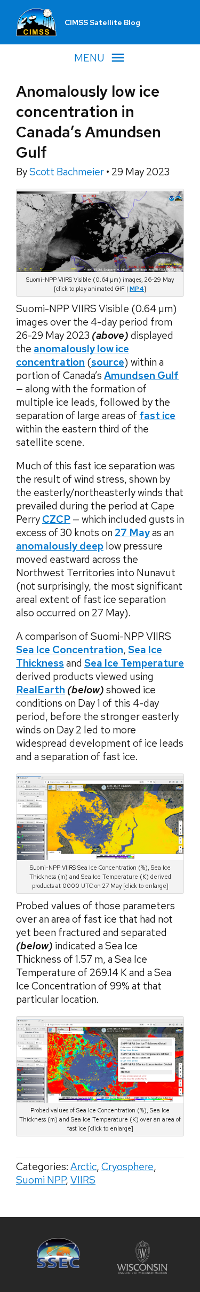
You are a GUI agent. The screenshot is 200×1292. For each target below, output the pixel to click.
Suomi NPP (41, 1180)
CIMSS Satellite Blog (102, 22)
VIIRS (82, 1180)
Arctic (83, 1166)
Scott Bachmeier (67, 172)
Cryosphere (127, 1166)
